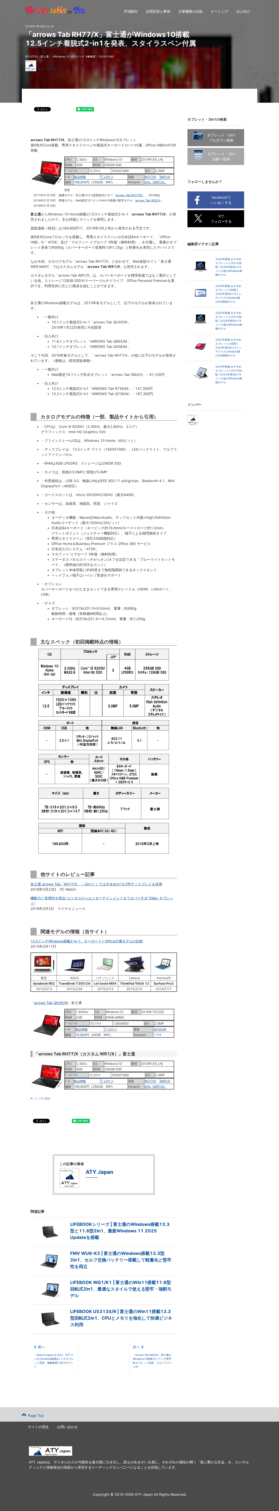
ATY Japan (47, 68)
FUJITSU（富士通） (39, 56)
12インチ (78, 56)
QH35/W (159, 1029)
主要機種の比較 (190, 11)
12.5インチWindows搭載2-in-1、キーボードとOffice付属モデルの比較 (87, 941)
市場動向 (131, 11)
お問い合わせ (67, 1427)
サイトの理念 (38, 1427)
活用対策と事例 (158, 11)
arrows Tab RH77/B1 (129, 195)
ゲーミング (219, 11)
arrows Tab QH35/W (51, 1003)
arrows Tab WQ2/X (147, 200)
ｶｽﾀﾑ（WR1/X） (156, 182)
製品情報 (80, 177)
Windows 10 (62, 56)
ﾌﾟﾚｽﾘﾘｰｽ (107, 177)
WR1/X (165, 177)
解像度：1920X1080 (101, 56)
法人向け (243, 11)
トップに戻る (42, 1098)
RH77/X (150, 177)
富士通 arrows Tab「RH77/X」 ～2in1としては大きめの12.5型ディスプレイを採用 (96, 884)
